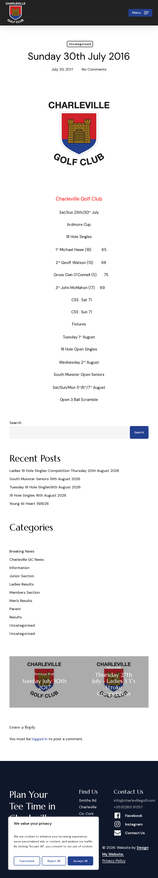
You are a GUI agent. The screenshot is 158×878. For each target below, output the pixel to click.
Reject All (54, 861)
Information (19, 567)
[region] (53, 843)
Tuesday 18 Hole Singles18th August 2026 (45, 487)
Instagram (134, 824)
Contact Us (135, 832)
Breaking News (21, 551)
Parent (15, 608)
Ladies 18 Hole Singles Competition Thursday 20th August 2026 (64, 470)
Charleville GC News (26, 559)
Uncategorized (22, 633)
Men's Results (20, 600)
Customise (27, 861)
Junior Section (21, 576)
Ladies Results (21, 584)
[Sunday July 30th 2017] (44, 682)
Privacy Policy (113, 860)
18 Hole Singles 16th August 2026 (37, 495)
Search (15, 422)
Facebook (133, 815)
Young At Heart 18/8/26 (29, 503)
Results (15, 617)
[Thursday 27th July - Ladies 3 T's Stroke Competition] (114, 682)
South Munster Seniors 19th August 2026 (44, 478)
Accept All (80, 861)
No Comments (94, 69)
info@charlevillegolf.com (134, 800)
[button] (140, 13)
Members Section (24, 592)
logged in (40, 738)
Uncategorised (80, 44)
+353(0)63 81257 (128, 807)
